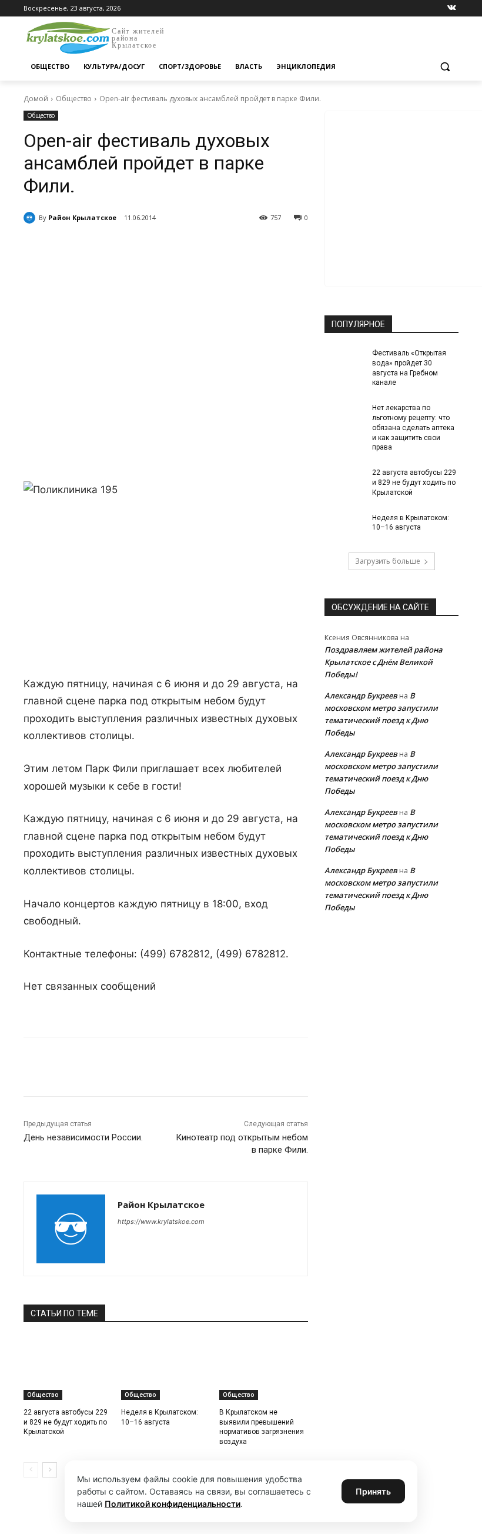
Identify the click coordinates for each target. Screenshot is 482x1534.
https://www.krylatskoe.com (161, 1221)
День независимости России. (83, 1137)
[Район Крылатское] (31, 218)
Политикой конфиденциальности (172, 1504)
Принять (373, 1491)
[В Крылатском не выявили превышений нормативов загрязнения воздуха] (263, 1368)
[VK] (131, 247)
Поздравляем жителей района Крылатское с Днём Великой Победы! (383, 662)
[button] (444, 67)
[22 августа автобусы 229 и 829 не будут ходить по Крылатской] (68, 1368)
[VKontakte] (451, 8)
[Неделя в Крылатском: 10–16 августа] (165, 1368)
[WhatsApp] (186, 247)
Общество (74, 99)
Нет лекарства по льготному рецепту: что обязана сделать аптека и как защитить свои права (413, 427)
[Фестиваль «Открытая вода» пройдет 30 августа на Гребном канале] (344, 362)
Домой (36, 99)
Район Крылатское (82, 217)
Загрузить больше (387, 561)
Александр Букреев (360, 695)
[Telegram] (158, 247)
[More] (240, 247)
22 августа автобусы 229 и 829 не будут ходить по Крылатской (66, 1422)
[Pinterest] (213, 247)
